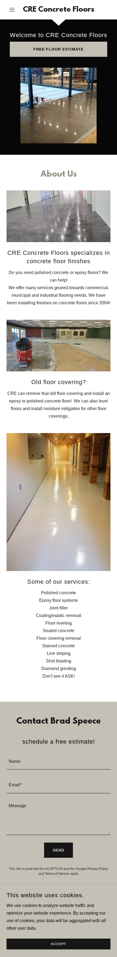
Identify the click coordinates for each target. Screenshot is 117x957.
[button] (14, 9)
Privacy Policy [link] (97, 869)
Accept (58, 944)
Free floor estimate (58, 49)
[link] (58, 10)
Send (58, 850)
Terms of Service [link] (57, 874)
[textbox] (58, 761)
